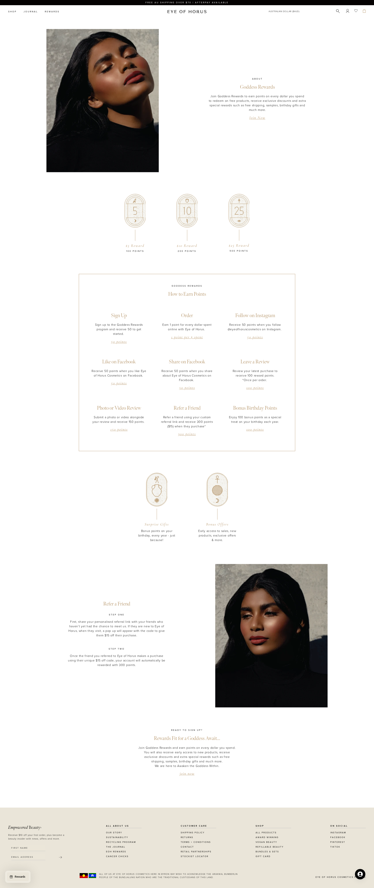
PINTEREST (337, 842)
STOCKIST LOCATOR (194, 856)
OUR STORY (114, 833)
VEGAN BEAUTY (266, 842)
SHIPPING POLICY (193, 833)
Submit (60, 857)
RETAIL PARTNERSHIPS (196, 852)
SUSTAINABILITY (117, 837)
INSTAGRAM (338, 833)
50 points (119, 342)
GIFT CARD (263, 856)
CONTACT (187, 847)
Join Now (257, 118)
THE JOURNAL (115, 847)
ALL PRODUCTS (266, 833)
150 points (119, 430)
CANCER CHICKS (117, 856)
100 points (255, 388)
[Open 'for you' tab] (360, 874)
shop (12, 12)
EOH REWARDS (116, 852)
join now (187, 774)
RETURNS (187, 837)
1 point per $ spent (187, 337)
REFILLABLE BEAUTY (270, 847)
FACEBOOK (337, 837)
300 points (187, 434)
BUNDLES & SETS (267, 852)
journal (31, 12)
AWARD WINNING (267, 837)
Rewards (52, 12)
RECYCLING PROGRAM (121, 842)
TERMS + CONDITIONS (196, 842)
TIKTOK (335, 847)
